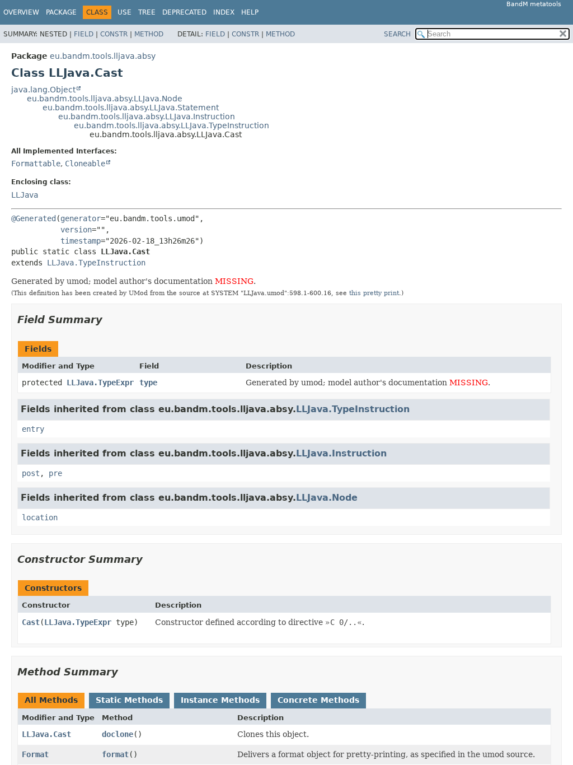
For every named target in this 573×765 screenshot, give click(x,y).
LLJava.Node (327, 497)
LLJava (24, 194)
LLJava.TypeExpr (100, 382)
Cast (31, 622)
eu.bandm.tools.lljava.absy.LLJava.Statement (131, 107)
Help (250, 12)
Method (148, 34)
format (115, 754)
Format (35, 754)
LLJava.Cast (46, 734)
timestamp (80, 240)
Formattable (35, 163)
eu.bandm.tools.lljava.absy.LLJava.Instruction (146, 116)
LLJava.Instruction (341, 453)
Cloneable (85, 163)
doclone (117, 734)
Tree (147, 12)
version (76, 229)
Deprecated (184, 12)
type (148, 382)
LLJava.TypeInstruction (96, 262)
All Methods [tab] (51, 700)
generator (80, 218)
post (31, 473)
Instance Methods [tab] (220, 700)
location (40, 517)
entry (33, 429)
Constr (114, 34)
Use (124, 12)
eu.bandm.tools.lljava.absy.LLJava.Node (104, 98)
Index (223, 12)
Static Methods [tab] (129, 700)
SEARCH (397, 34)
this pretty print (374, 293)
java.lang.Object (43, 89)
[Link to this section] (110, 319)
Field (83, 34)
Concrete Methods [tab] (318, 700)
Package (61, 12)
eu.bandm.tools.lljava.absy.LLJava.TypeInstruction (171, 125)
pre (55, 473)
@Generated (33, 218)
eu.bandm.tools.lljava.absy (103, 56)
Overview (21, 12)
